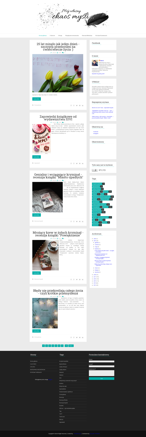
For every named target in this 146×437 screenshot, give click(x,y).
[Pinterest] (80, 105)
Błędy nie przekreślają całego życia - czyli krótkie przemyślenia (58, 292)
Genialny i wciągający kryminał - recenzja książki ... (102, 258)
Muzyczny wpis (105, 199)
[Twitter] (77, 105)
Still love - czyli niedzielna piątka (100, 217)
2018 (95, 274)
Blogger (50, 379)
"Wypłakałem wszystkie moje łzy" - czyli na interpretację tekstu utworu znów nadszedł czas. (102, 112)
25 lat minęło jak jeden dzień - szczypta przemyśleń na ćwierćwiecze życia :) (58, 47)
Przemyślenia (37, 105)
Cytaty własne (96, 191)
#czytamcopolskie (97, 183)
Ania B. (102, 60)
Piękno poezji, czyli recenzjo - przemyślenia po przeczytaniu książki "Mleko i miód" (102, 117)
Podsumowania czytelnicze (99, 204)
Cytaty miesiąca (96, 189)
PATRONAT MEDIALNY (36, 372)
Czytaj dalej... (36, 99)
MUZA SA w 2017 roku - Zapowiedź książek (102, 107)
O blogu (60, 35)
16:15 (60, 180)
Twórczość (95, 222)
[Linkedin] (82, 105)
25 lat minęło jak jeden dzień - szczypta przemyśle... (104, 251)
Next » (71, 345)
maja (96, 246)
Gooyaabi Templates (95, 433)
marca (96, 268)
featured (106, 191)
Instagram (95, 133)
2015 (95, 281)
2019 (95, 240)
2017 (95, 277)
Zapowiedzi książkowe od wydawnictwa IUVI (58, 118)
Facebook (95, 131)
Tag (94, 220)
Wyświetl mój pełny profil (98, 73)
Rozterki (95, 214)
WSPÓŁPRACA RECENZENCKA (37, 369)
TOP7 (100, 220)
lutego (96, 270)
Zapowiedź (37, 163)
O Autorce (52, 35)
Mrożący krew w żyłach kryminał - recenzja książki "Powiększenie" (58, 234)
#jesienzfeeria (96, 186)
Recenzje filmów (97, 209)
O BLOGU (32, 366)
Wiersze (105, 222)
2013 (95, 285)
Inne (102, 194)
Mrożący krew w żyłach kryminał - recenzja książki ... (103, 261)
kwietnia (97, 248)
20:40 (60, 122)
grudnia (97, 242)
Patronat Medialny (87, 35)
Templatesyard (77, 433)
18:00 (60, 52)
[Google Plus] (74, 105)
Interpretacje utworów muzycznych (101, 196)
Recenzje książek (38, 221)
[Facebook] (71, 105)
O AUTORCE (33, 364)
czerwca (97, 244)
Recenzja (105, 207)
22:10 (60, 238)
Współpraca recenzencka (72, 35)
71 (66, 345)
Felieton (95, 194)
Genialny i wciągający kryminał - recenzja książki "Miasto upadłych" (58, 176)
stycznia (97, 272)
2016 (95, 279)
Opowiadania (96, 202)
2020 (95, 238)
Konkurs (95, 199)
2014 (95, 283)
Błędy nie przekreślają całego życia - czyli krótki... (103, 264)
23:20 (60, 296)
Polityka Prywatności (101, 35)
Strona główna (43, 35)
